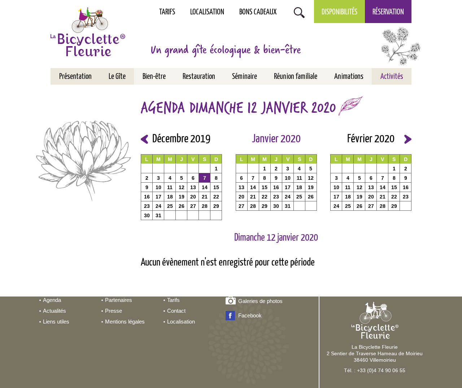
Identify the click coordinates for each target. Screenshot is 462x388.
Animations (348, 76)
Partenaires (118, 300)
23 (147, 206)
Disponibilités (339, 12)
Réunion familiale (295, 76)
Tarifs (167, 12)
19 (181, 197)
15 (216, 187)
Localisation (207, 12)
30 (147, 215)
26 (181, 206)
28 (205, 206)
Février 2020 (371, 139)
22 (216, 197)
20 (193, 197)
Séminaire (244, 76)
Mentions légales (125, 321)
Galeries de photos (260, 301)
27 (193, 206)
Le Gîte (117, 76)
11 (170, 187)
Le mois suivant (407, 139)
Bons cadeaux (258, 12)
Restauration (199, 76)
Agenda (52, 300)
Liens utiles (56, 321)
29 (216, 206)
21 (205, 197)
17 (158, 197)
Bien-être (154, 76)
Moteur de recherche (299, 11)
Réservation (388, 12)
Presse (113, 311)
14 (205, 187)
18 (170, 197)
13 (193, 187)
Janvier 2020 (276, 139)
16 (147, 197)
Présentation (75, 76)
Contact (176, 311)
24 (158, 206)
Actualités (54, 311)
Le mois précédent (144, 139)
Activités (391, 76)
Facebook (250, 315)
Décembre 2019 (181, 139)
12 (181, 187)
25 (170, 206)
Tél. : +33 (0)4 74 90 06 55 (374, 370)
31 (158, 215)
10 (158, 187)
